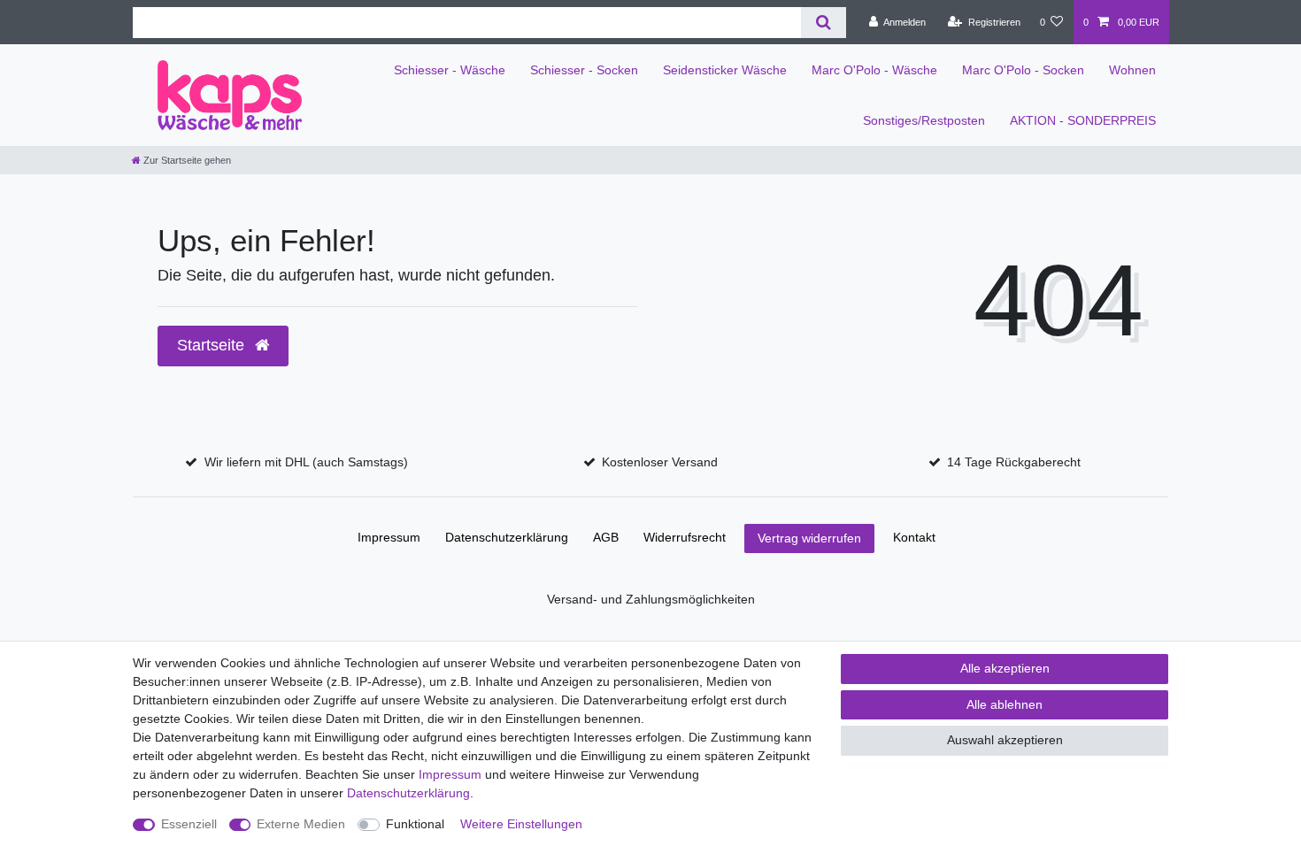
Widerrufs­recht (684, 537)
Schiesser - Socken (584, 70)
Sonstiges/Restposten (924, 120)
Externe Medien (301, 824)
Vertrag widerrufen (809, 538)
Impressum (389, 537)
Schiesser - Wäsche (449, 70)
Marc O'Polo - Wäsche (874, 70)
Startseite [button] (213, 345)
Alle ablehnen (1004, 704)
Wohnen (1132, 70)
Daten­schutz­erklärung (506, 537)
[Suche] (823, 22)
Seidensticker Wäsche (725, 70)
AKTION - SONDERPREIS (1083, 120)
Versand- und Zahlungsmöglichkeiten (651, 599)
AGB (606, 537)
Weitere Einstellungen (521, 824)
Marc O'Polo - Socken (1023, 70)
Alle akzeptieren (1005, 668)
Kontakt (914, 537)
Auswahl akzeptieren (1005, 740)
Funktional (415, 824)
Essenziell (189, 824)
